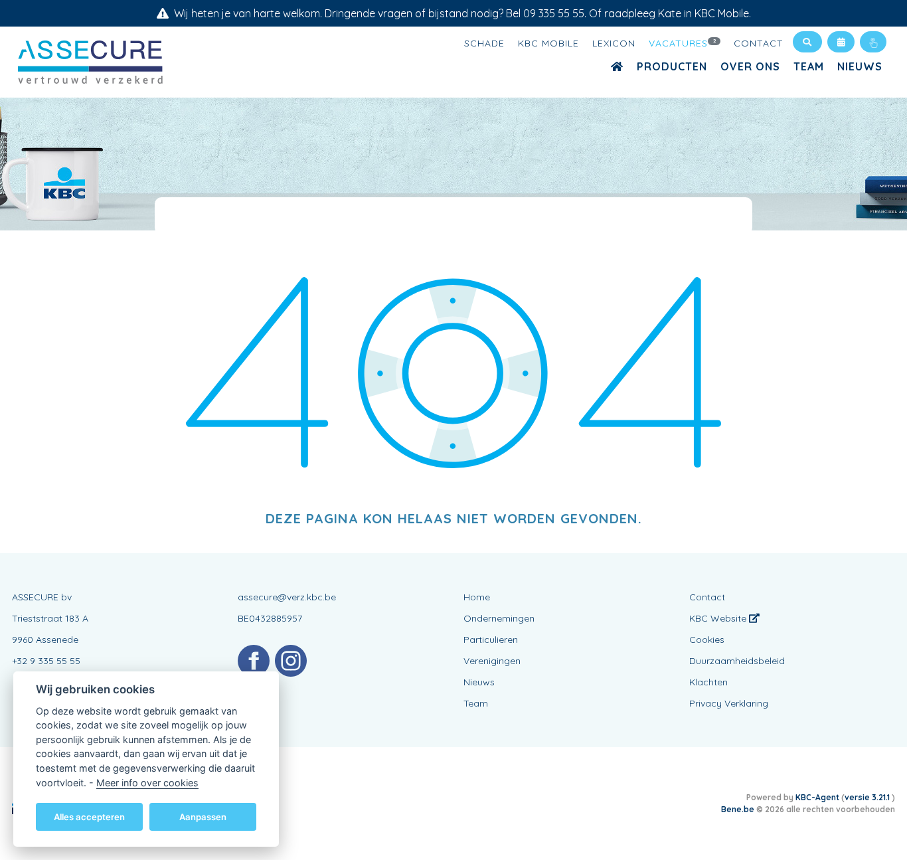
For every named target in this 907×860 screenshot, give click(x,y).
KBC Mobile (548, 43)
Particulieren (490, 639)
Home (476, 597)
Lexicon (613, 43)
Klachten (708, 682)
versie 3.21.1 (868, 797)
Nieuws (859, 66)
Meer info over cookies (147, 782)
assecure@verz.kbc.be (287, 597)
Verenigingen (492, 661)
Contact (758, 43)
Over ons (750, 66)
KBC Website (719, 618)
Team (808, 66)
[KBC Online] (873, 41)
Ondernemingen (499, 618)
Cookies (706, 639)
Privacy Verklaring (728, 703)
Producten (672, 66)
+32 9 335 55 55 (46, 661)
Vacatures (683, 43)
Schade (484, 43)
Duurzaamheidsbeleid (737, 661)
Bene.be (737, 809)
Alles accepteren (89, 816)
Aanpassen (202, 816)
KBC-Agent (817, 797)
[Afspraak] (841, 41)
